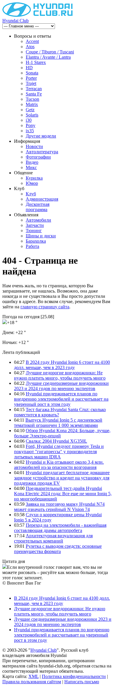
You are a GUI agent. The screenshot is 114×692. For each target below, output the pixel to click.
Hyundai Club (15, 20)
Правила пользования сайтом (31, 681)
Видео (32, 162)
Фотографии (38, 156)
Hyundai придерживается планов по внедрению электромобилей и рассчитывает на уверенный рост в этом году (61, 399)
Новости (34, 146)
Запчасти (35, 225)
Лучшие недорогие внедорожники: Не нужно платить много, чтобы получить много (60, 375)
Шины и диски (41, 235)
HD (29, 67)
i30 (29, 120)
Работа (32, 246)
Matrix (32, 104)
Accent (32, 41)
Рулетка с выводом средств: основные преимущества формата (58, 549)
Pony (30, 125)
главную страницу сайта (44, 306)
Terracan (34, 88)
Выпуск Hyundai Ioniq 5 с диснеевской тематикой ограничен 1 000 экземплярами (58, 423)
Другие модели (41, 135)
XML (33, 676)
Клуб (31, 193)
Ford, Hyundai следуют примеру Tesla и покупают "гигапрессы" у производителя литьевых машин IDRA (59, 451)
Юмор (32, 183)
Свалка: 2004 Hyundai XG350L (56, 441)
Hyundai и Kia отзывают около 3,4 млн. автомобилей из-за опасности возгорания (59, 465)
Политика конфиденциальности (74, 676)
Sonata (32, 72)
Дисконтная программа (37, 207)
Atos (30, 46)
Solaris (32, 114)
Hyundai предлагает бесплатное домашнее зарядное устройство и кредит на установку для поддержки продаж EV (62, 478)
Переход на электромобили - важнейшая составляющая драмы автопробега (60, 528)
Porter (31, 78)
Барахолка (36, 241)
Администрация (42, 199)
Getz (30, 109)
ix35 (30, 130)
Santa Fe (34, 93)
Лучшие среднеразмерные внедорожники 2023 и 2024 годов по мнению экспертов (61, 386)
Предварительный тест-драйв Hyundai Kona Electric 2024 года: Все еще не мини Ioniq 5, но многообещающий (63, 493)
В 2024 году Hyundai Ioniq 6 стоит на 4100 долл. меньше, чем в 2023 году (62, 365)
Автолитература (42, 151)
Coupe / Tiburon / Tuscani (50, 51)
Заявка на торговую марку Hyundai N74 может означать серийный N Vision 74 (59, 507)
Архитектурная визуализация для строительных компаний (53, 538)
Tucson (32, 99)
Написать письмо (81, 681)
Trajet (31, 83)
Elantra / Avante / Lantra (48, 57)
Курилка (34, 177)
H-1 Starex (36, 62)
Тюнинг (34, 230)
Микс (31, 167)
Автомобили (38, 220)
